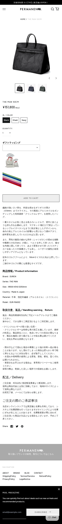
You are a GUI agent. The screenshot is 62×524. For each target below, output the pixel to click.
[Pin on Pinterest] (22, 426)
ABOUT (6, 473)
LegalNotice (24, 479)
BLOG (26, 473)
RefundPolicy (45, 476)
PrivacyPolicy (9, 479)
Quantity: (8, 128)
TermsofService (27, 476)
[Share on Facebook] (11, 426)
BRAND (16, 473)
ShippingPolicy (9, 476)
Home (23, 19)
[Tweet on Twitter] (17, 426)
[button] (52, 9)
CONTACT (38, 473)
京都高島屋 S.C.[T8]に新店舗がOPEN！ (31, 2)
